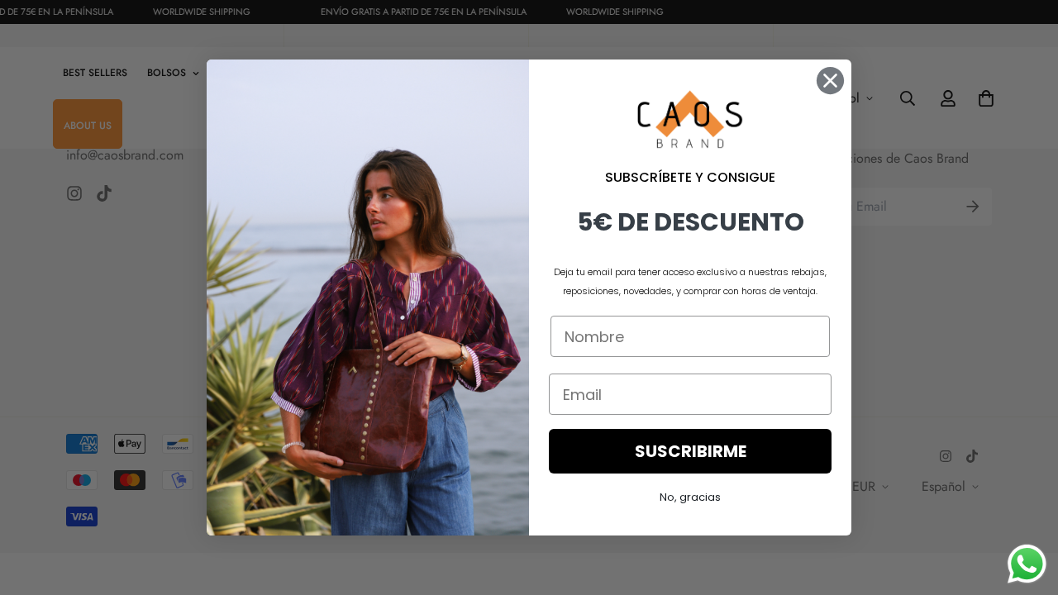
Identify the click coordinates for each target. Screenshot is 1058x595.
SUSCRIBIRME (690, 451)
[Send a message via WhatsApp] (1027, 564)
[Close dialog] (830, 80)
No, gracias (690, 497)
